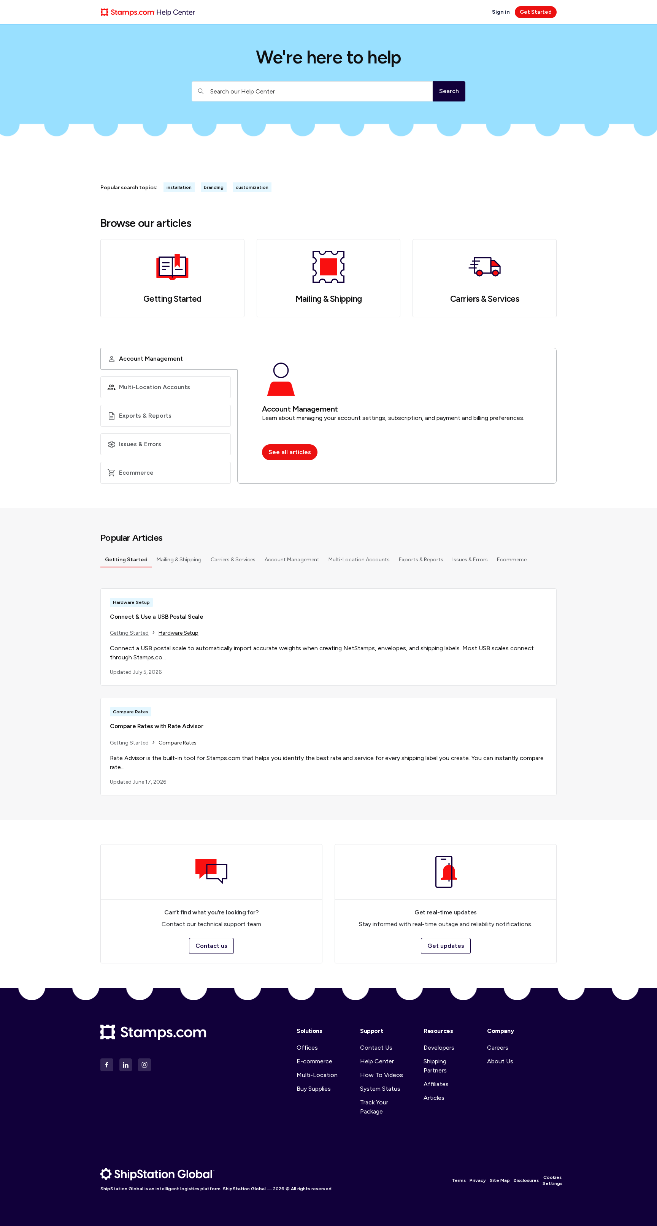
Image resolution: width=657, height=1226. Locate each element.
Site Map (500, 1180)
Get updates (445, 945)
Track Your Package (374, 1107)
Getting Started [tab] (126, 559)
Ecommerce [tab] (512, 559)
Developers (439, 1047)
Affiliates (436, 1084)
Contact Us (376, 1047)
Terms (459, 1180)
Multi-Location (317, 1075)
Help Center (377, 1061)
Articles (434, 1097)
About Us (500, 1061)
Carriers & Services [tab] (233, 559)
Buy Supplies (314, 1088)
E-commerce (314, 1061)
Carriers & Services (484, 299)
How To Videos (381, 1075)
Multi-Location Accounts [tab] (359, 559)
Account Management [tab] (292, 559)
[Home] (147, 12)
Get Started (536, 12)
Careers (497, 1047)
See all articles (289, 452)
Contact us (211, 945)
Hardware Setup (178, 633)
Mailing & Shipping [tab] (179, 559)
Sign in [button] (501, 12)
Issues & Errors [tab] (470, 559)
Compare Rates (178, 743)
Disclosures (526, 1180)
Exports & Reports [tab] (421, 559)
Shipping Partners (435, 1066)
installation (179, 187)
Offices (307, 1047)
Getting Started (172, 299)
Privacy (478, 1180)
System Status (380, 1088)
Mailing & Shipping (328, 299)
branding (214, 187)
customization (252, 187)
